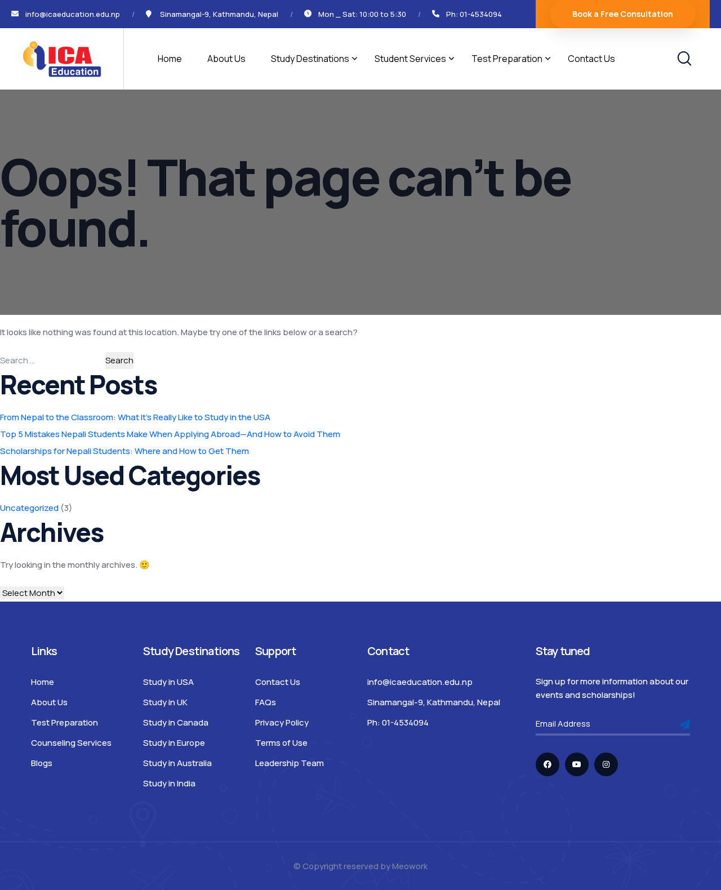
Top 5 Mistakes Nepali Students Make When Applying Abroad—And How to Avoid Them (170, 434)
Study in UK (165, 702)
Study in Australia (177, 763)
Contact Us (591, 58)
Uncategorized (29, 508)
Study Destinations (310, 58)
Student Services (410, 58)
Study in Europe (174, 743)
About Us (226, 58)
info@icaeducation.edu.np (420, 682)
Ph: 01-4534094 (474, 14)
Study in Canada (175, 722)
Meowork (410, 866)
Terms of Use (281, 743)
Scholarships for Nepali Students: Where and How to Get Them (124, 451)
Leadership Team (289, 763)
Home (170, 58)
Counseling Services (71, 743)
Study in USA (168, 682)
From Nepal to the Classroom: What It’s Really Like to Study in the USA (135, 417)
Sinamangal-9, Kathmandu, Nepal (433, 702)
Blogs (41, 763)
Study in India (169, 783)
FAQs (265, 702)
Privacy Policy (282, 722)
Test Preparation (506, 58)
